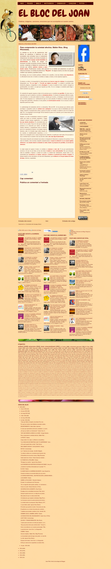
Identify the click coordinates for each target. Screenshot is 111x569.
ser (54, 383)
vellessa (89, 373)
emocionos (31, 368)
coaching (76, 355)
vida (72, 354)
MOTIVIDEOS (49, 3)
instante (51, 392)
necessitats (20, 393)
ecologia (33, 358)
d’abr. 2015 (24, 415)
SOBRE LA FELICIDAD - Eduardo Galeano (31, 480)
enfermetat (65, 358)
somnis (88, 358)
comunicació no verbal (59, 360)
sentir (42, 370)
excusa (53, 382)
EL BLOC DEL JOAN (54, 13)
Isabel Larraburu (40, 360)
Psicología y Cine (84, 205)
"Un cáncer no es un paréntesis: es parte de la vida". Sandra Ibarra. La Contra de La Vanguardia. (32, 296)
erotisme (55, 390)
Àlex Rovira (58, 350)
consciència (28, 354)
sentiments (45, 371)
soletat (31, 360)
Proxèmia (21, 389)
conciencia (52, 366)
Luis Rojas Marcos (73, 387)
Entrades (82, 76)
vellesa (89, 379)
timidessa (82, 395)
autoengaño (51, 357)
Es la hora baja (83, 159)
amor (27, 348)
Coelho (27, 361)
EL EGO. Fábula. (25, 468)
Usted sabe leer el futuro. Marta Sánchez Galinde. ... (33, 457)
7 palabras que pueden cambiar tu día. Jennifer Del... (33, 511)
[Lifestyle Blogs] (55, 231)
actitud (20, 346)
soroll (69, 395)
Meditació (75, 368)
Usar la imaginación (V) (85, 212)
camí (87, 383)
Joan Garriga (84, 367)
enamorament (80, 358)
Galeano (63, 371)
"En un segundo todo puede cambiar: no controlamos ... (34, 484)
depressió (25, 370)
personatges (89, 348)
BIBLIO (38, 3)
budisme (69, 389)
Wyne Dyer (70, 383)
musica (31, 371)
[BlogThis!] (22, 174)
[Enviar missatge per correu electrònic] (32, 172)
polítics (37, 383)
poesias (88, 393)
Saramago (26, 389)
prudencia (74, 386)
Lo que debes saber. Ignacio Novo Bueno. (31, 504)
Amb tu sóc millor (83, 191)
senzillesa (74, 373)
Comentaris (83, 78)
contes (20, 348)
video (23, 350)
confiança (83, 355)
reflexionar (69, 368)
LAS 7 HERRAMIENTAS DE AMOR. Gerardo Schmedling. (84, 319)
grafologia (29, 392)
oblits (26, 383)
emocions (32, 346)
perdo (63, 367)
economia (37, 382)
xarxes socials (28, 374)
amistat (22, 352)
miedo (84, 392)
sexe (67, 364)
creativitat (52, 354)
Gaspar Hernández (85, 357)
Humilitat (28, 380)
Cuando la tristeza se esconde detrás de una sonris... (33, 473)
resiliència (64, 373)
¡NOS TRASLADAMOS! (85, 172)
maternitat (31, 376)
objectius (74, 360)
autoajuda (58, 363)
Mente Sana (33, 380)
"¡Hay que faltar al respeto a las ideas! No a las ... (32, 422)
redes (27, 366)
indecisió (91, 382)
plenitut (84, 393)
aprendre (30, 367)
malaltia (20, 357)
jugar (60, 392)
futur (81, 377)
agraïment (20, 355)
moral (35, 386)
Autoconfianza (55, 387)
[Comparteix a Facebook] (25, 174)
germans (23, 392)
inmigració (46, 392)
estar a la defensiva (67, 390)
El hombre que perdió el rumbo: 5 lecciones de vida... (33, 507)
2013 (21, 550)
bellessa (79, 383)
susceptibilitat (32, 387)
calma (84, 383)
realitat (40, 371)
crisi (28, 351)
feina (82, 390)
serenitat (51, 371)
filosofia (42, 368)
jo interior (20, 371)
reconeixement (43, 383)
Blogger (63, 561)
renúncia (48, 395)
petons (80, 393)
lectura (64, 392)
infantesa (47, 364)
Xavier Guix (60, 354)
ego (89, 355)
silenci (61, 395)
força (74, 377)
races (31, 395)
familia (41, 364)
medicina (28, 379)
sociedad (55, 376)
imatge (86, 382)
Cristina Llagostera (72, 361)
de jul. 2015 (24, 408)
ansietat (33, 377)
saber (69, 373)
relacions (35, 348)
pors (21, 361)
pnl (65, 386)
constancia (83, 380)
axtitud (65, 389)
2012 (21, 553)
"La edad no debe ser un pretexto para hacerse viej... (33, 453)
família (78, 390)
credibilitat (20, 390)
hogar (33, 392)
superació (20, 354)
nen (73, 366)
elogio (70, 374)
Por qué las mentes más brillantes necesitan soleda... (33, 424)
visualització (20, 374)
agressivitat (75, 371)
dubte (32, 382)
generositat (76, 382)
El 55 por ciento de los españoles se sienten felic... (33, 542)
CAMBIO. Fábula (25, 531)
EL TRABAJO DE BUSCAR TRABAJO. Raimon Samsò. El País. (32, 286)
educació (69, 351)
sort (57, 383)
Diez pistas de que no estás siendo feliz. (30, 495)
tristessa (38, 366)
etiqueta (74, 390)
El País (87, 346)
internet (38, 370)
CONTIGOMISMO (84, 126)
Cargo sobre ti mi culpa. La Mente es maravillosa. (32, 439)
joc (91, 377)
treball (78, 367)
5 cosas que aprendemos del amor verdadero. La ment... (34, 428)
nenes (25, 393)
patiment (40, 358)
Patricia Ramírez (38, 351)
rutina (69, 379)
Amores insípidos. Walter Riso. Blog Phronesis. (32, 533)
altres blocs (66, 363)
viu (77, 376)
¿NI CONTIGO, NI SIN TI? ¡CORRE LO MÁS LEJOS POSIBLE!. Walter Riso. (32, 239)
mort (32, 379)
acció (65, 370)
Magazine (47, 361)
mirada (69, 366)
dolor (66, 374)
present (67, 354)
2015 (21, 407)
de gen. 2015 (24, 545)
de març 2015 (24, 417)
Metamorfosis (83, 193)
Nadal (89, 361)
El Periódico (82, 361)
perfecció (51, 379)
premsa (56, 348)
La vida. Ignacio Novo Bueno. (28, 538)
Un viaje (81, 135)
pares (79, 363)
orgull (36, 379)
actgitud (31, 389)
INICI (22, 3)
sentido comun (22, 387)
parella (88, 350)
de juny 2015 (24, 411)
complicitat (79, 389)
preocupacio (63, 379)
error (66, 377)
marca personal (70, 392)
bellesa (75, 383)
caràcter (74, 389)
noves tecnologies (38, 376)
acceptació (32, 350)
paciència (48, 373)
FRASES (30, 3)
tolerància (87, 395)
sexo (51, 376)
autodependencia (59, 389)
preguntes (57, 379)
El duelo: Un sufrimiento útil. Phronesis (30, 482)
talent (38, 387)
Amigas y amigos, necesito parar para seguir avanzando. (32, 267)
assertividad (58, 380)
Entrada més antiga (68, 221)
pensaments (78, 366)
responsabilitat (83, 386)
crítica (20, 370)
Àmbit (54, 352)
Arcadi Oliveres (21, 380)
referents (35, 395)
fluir (34, 370)
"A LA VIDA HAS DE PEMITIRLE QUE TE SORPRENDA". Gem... (36, 442)
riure (73, 367)
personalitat (57, 386)
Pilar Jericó (48, 351)
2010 (21, 557)
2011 (21, 555)
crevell (29, 390)
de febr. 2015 (24, 420)
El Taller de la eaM (84, 151)
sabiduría (53, 395)
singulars (85, 366)
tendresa (91, 366)
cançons (44, 367)
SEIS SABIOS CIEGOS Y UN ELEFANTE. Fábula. (32, 446)
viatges (50, 387)
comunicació (30, 352)
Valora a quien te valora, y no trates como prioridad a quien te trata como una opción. (84, 281)
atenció (38, 377)
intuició (39, 363)
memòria (76, 392)
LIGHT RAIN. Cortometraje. (27, 518)
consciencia (79, 350)
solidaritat (56, 351)
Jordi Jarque (59, 370)
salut (27, 358)
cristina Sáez (90, 380)
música (73, 358)
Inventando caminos (85, 170)
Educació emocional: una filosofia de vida (85, 138)
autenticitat (81, 368)
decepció (41, 390)
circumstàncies (45, 366)
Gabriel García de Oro (74, 364)
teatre (73, 395)
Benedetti (81, 376)
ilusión (81, 382)
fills (68, 360)
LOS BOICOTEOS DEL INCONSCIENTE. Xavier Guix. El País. (35, 515)
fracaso (85, 390)
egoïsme (58, 366)
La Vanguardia (46, 348)
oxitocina (66, 393)
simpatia (65, 395)
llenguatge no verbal (22, 376)
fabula (30, 370)
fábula (84, 370)
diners (61, 374)
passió (35, 371)
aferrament (36, 357)
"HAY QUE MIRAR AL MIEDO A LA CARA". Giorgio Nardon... (35, 433)
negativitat (21, 383)
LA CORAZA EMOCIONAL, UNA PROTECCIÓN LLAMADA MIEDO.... (37, 475)
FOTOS (81, 3)
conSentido (83, 122)
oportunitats (62, 361)
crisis (33, 390)
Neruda (39, 380)
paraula (71, 393)
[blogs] (71, 234)
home (37, 392)
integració (56, 392)
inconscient (89, 374)
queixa (64, 368)
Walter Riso (90, 351)
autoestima (21, 351)
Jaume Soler (28, 357)
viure (26, 367)
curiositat (21, 382)
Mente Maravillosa (22, 360)
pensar (48, 386)
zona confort (52, 370)
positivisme (27, 395)
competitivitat (82, 371)
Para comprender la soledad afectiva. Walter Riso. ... (33, 435)
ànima (24, 396)
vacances (67, 376)
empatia (28, 363)
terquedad (45, 387)
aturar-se (54, 361)
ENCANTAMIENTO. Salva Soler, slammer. (31, 426)
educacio (43, 382)
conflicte (86, 368)
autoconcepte (65, 380)
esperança (32, 373)
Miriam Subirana (36, 355)
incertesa (22, 366)
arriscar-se (36, 364)
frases (80, 348)
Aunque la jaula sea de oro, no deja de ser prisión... (33, 493)
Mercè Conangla (56, 355)
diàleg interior (89, 360)
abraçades (20, 363)
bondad (71, 380)
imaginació (89, 370)
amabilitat (69, 370)
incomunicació (56, 367)
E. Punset (68, 357)
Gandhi (86, 376)
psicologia (59, 368)
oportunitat (40, 386)
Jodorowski (20, 364)
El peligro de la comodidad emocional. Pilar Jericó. (33, 491)
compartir (75, 370)
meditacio (26, 371)
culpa (92, 364)
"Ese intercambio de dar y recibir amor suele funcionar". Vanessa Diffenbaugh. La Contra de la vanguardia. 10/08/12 (58, 306)
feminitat (37, 368)
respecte (32, 366)
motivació (20, 358)
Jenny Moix (88, 354)
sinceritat (47, 370)
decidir (19, 373)
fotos (77, 377)
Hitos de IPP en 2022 (84, 202)
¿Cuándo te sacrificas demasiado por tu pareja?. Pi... (33, 466)
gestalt (79, 374)
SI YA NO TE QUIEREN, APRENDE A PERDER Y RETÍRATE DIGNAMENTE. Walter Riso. (32, 315)
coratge (90, 389)
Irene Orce (70, 352)
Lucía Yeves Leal (84, 183)
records (58, 373)
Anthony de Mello (87, 363)
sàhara (84, 373)
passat (44, 386)
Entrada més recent (24, 221)
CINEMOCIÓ (61, 3)
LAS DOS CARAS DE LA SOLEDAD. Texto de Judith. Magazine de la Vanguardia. (31, 326)
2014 (21, 548)
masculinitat (56, 364)
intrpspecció (20, 386)
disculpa (45, 390)
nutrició (55, 393)
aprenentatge (37, 367)
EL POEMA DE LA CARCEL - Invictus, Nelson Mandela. (31, 258)
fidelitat (69, 377)
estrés (41, 361)
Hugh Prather (38, 352)
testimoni (77, 395)
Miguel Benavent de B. (79, 351)
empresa (57, 377)
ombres (62, 393)
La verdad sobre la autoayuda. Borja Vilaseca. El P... (33, 502)
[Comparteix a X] (23, 174)
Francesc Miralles (43, 354)
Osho (84, 387)
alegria (35, 389)
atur (52, 363)
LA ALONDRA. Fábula (26, 477)
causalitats (48, 377)
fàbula (19, 392)
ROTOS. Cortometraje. (26, 448)
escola (80, 370)
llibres (35, 354)
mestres (31, 386)
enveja (61, 377)
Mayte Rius (69, 371)
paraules (46, 379)
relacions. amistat (42, 395)
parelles (75, 393)
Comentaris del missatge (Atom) (33, 224)
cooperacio (89, 371)
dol (52, 377)
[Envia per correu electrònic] (21, 174)
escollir (74, 374)
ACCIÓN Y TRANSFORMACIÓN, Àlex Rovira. (31, 520)
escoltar (49, 367)
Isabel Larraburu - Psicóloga (84, 175)
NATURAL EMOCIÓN (85, 198)
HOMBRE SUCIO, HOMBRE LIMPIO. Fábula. (31, 513)
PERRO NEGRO (83, 123)
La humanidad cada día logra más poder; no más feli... (34, 536)
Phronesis (75, 357)
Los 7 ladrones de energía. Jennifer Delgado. (31, 451)
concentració (77, 380)
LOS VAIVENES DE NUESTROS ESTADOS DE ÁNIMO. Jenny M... (36, 464)
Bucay (27, 355)
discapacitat (27, 382)
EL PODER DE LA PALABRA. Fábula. (29, 460)
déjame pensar (83, 134)
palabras (41, 379)
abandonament (46, 380)
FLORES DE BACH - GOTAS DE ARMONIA (85, 157)
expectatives (59, 382)
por (90, 352)
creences (69, 350)
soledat (79, 373)
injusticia (41, 392)
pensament (47, 352)
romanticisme (90, 386)
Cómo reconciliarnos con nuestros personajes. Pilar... (33, 527)
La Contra (63, 346)
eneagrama (25, 373)
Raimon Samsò (28, 364)
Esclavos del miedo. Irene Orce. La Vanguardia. (32, 540)
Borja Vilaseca (61, 352)
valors (21, 367)
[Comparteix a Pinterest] (26, 174)
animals (52, 380)
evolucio (48, 382)
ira (51, 364)
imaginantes (60, 357)
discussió (73, 363)
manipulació (26, 386)
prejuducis (46, 376)
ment (81, 392)
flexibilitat (70, 382)
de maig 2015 (24, 413)
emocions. (50, 390)
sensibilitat (74, 379)
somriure (61, 376)
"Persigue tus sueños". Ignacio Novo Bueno (31, 462)
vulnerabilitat (57, 371)
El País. (61, 387)
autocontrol (53, 389)
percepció (81, 360)
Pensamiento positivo (85, 201)
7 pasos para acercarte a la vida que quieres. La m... (33, 522)
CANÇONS (72, 3)
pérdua (78, 386)
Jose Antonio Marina (37, 374)
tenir (41, 387)
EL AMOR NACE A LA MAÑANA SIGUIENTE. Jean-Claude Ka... (36, 471)
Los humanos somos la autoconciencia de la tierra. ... (33, 500)
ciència (46, 358)
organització (31, 383)
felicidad (65, 382)
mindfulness (89, 392)
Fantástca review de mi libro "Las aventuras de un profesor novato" (85, 148)
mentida (42, 373)
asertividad (48, 360)
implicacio (47, 368)
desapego (21, 368)
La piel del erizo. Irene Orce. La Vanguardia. (31, 529)
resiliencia (68, 367)
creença (24, 390)
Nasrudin (80, 387)
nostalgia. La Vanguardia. (43, 393)
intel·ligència (86, 377)
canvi (49, 350)
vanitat (20, 396)
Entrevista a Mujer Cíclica (85, 131)
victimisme (72, 376)
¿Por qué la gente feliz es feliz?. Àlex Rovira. (31, 444)
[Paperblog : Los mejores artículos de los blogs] (48, 231)
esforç (33, 363)
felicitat (41, 350)
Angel (81, 180)
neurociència (30, 393)
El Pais (65, 383)
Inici (47, 221)
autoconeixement (84, 364)
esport (37, 373)
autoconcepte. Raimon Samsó (43, 389)
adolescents (34, 361)
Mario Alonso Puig (66, 355)
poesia (53, 373)
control (91, 368)
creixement (90, 367)
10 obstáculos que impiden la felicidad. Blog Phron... (33, 498)
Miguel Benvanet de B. (48, 374)
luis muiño (53, 368)
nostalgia (35, 393)
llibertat (63, 366)
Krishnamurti (66, 387)
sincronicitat (80, 379)
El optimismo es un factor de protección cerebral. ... (33, 509)
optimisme (46, 363)
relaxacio (50, 383)
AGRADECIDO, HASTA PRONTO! (32, 248)
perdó (52, 386)
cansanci (91, 383)
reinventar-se (45, 355)
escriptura (60, 390)
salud (57, 395)
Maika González (26, 377)
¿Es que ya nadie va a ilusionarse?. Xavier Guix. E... (33, 430)
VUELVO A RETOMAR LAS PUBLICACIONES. (30, 305)
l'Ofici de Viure (21, 379)
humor (83, 374)
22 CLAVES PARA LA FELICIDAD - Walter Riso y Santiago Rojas (32, 276)
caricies (42, 377)
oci (58, 393)
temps (43, 357)
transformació (79, 354)
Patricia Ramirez (90, 387)
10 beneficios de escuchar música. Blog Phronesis (33, 455)
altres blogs (71, 348)
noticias (51, 393)
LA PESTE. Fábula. (25, 437)
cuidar (36, 390)
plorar (62, 386)
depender (57, 374)
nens (63, 364)
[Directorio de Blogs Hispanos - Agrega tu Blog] (81, 233)
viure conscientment (48, 346)
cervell (62, 351)
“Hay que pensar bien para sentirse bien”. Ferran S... (33, 524)
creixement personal (75, 346)
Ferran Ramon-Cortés (81, 352)
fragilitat (90, 390)
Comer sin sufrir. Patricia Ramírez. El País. (31, 486)
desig (26, 368)
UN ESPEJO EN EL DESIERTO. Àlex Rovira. (31, 489)
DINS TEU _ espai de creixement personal (85, 129)
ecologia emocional (55, 358)
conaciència (85, 389)
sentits (27, 387)
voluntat (61, 383)
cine (63, 348)
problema (68, 386)
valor (86, 379)
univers (91, 395)
